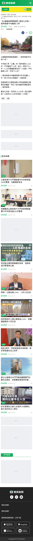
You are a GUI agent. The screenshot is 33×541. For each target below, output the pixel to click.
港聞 (8, 14)
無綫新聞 (3, 14)
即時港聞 (13, 14)
